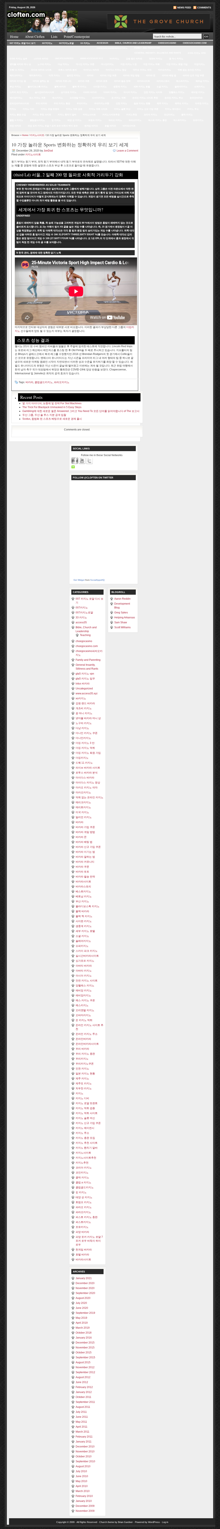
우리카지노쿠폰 (101, 103)
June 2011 (82, 1416)
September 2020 (85, 1293)
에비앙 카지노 (198, 92)
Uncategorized (64, 58)
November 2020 (85, 1288)
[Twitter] (89, 460)
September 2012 (85, 1372)
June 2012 (82, 1382)
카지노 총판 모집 (18, 114)
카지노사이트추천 (111, 114)
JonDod (48, 150)
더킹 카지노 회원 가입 (177, 64)
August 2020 (83, 1298)
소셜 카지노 (162, 86)
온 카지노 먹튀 (119, 98)
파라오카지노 (135, 120)
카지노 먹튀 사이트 (98, 109)
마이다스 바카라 (91, 70)
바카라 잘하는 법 (41, 81)
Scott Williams (122, 627)
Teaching (85, 635)
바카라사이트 (143, 81)
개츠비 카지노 (155, 58)
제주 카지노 (162, 103)
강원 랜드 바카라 (134, 58)
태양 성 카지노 (74, 120)
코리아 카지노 (150, 114)
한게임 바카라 (91, 126)
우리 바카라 (41, 103)
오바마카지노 (98, 98)
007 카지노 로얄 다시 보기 (22, 43)
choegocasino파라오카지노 (112, 48)
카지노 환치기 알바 (67, 114)
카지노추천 (131, 114)
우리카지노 (82, 103)
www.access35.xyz (91, 58)
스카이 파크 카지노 (19, 92)
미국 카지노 (54, 75)
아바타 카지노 (110, 92)
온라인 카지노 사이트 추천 (145, 98)
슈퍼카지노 (199, 86)
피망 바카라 (15, 126)
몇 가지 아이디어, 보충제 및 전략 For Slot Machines (51, 403)
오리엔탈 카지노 (77, 98)
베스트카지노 (182, 81)
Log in (165, 1522)
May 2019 (81, 1317)
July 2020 (81, 1303)
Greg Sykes (121, 612)
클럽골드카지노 (37, 120)
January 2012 (84, 1392)
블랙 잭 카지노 (79, 86)
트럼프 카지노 (95, 120)
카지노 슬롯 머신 (122, 109)
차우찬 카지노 (202, 103)
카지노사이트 (89, 114)
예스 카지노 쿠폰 (37, 98)
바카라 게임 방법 (131, 75)
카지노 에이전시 (173, 109)
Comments (204, 7)
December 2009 (85, 1505)
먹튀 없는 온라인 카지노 (189, 70)
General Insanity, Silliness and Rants (157, 53)
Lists (54, 36)
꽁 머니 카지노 (176, 58)
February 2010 (84, 1496)
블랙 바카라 (60, 86)
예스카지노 (57, 98)
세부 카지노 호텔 (142, 86)
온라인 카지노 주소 (174, 98)
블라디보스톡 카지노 (38, 86)
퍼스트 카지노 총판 (157, 120)
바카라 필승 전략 (122, 81)
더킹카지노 (199, 64)
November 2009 (85, 1510)
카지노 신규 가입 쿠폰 (147, 109)
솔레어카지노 (181, 86)
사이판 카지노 (100, 86)
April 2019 (82, 1322)
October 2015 (84, 1352)
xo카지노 (114, 58)
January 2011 (84, 1441)
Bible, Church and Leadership (133, 43)
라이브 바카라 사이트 (41, 70)
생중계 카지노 (120, 86)
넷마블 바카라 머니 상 (20, 64)
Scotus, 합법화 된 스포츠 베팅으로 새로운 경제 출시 (52, 418)
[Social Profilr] (73, 467)
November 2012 (85, 1367)
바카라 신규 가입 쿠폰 (193, 75)
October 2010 (84, 1456)
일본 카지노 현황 (142, 103)
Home (14, 36)
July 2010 (81, 1471)
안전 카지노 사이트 (153, 92)
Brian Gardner (125, 1522)
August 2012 (83, 1377)
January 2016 (84, 1337)
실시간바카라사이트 (44, 92)
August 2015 (83, 1362)
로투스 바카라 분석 (67, 70)
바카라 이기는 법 (18, 81)
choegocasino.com (194, 43)
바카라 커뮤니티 (63, 81)
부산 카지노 (15, 86)
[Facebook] (75, 460)
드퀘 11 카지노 (17, 70)
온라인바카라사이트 (19, 103)
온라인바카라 (196, 98)
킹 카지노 (56, 120)
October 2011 (83, 1397)
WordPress (154, 1522)
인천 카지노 (121, 103)
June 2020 (82, 1307)
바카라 (90, 75)
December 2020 (85, 1283)
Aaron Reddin (122, 598)
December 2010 (85, 1446)
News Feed (184, 7)
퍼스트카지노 (179, 120)
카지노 (13, 109)
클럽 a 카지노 (16, 120)
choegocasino (167, 43)
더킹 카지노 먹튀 (151, 64)
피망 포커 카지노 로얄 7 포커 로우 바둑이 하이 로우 (53, 126)
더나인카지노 (107, 64)
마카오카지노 (164, 70)
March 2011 (82, 1431)
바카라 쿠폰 (83, 81)
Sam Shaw (120, 622)
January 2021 (84, 1278)
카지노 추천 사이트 (42, 114)
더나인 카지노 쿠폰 (85, 64)
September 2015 (85, 1357)
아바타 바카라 (90, 92)
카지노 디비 (28, 109)
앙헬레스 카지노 (177, 92)
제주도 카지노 (181, 103)
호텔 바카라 (110, 126)
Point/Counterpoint (77, 36)
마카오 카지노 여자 (142, 70)
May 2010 (81, 1481)
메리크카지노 (16, 75)
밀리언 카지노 (73, 75)
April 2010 (82, 1486)
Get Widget (79, 580)
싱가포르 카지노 (68, 92)
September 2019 (85, 1312)
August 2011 (83, 1406)
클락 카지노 (187, 114)
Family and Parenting (147, 48)
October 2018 (84, 1332)
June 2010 (82, 1476)
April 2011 (81, 1426)
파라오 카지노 (115, 120)
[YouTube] (82, 460)
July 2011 (81, 1411)
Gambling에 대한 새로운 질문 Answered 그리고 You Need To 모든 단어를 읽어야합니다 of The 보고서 (80, 411)
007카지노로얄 (66, 43)
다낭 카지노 (63, 64)
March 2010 (83, 1491)
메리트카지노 (35, 75)
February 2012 (84, 1387)
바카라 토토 (101, 81)
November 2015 (85, 1347)
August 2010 (83, 1466)
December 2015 (85, 1342)
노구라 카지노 (44, 64)
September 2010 (85, 1461)
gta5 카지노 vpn (197, 53)
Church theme (106, 1522)
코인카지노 (169, 114)
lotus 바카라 (41, 58)
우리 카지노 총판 (62, 103)
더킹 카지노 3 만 (129, 64)
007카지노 (47, 43)
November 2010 (85, 1451)
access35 (102, 43)
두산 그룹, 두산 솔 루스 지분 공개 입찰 (44, 414)
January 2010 (84, 1501)
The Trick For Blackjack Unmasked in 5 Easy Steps (51, 407)
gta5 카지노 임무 (18, 58)
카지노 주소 (193, 109)
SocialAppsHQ (97, 580)
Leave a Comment (127, 150)
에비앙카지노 (16, 98)
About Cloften (34, 36)
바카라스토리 (163, 81)
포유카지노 (198, 120)
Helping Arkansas (124, 617)
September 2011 (85, 1402)
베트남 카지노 (202, 81)
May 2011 (81, 1421)
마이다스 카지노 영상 (116, 70)
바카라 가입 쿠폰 (108, 75)
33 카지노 (85, 43)
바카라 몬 (150, 75)
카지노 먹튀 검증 (74, 109)
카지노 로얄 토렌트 (50, 109)
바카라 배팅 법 (169, 75)
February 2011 (84, 1436)
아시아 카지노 (130, 92)
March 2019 (83, 1327)
